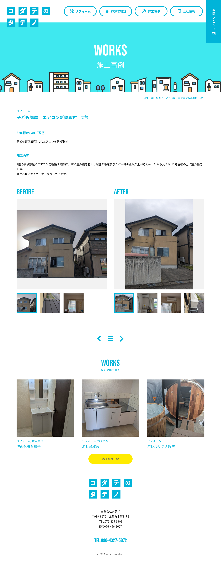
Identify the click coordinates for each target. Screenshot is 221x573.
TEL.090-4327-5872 (110, 540)
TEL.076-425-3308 (110, 521)
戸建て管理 (118, 11)
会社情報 (189, 11)
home (145, 98)
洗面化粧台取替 (29, 446)
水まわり (37, 441)
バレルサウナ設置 (161, 446)
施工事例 (154, 11)
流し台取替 (90, 446)
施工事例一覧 (110, 459)
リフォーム (83, 11)
